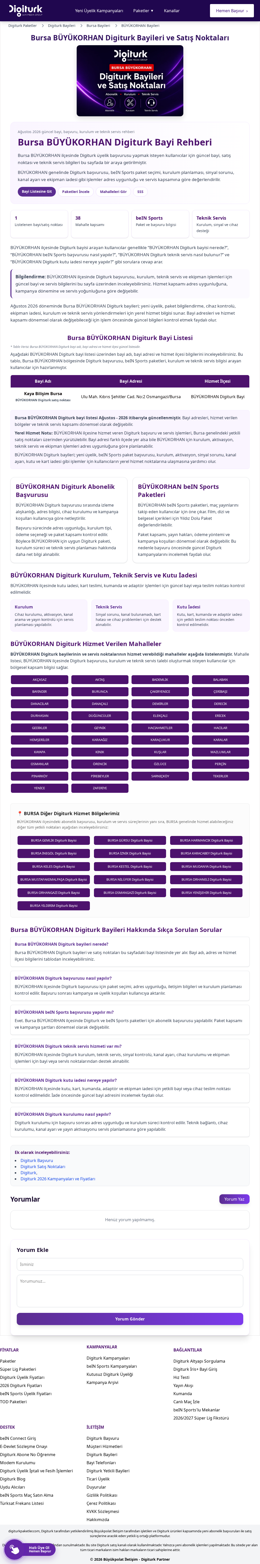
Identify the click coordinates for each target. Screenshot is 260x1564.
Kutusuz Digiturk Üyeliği (110, 1374)
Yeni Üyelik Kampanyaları (99, 10)
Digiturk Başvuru (37, 1160)
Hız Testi (181, 1377)
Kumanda (182, 1393)
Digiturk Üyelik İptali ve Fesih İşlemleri (36, 1471)
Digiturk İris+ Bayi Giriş (195, 1369)
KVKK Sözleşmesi (103, 1511)
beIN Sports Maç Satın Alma (26, 1495)
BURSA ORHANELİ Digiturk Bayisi (206, 879)
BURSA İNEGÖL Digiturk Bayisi (53, 853)
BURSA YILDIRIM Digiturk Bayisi (53, 905)
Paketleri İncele (75, 191)
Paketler (143, 10)
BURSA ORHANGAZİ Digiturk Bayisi (53, 892)
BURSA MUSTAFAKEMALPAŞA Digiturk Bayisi (53, 879)
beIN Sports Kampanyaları (112, 1366)
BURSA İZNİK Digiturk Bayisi (130, 853)
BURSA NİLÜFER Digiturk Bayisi (129, 879)
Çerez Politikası (101, 1503)
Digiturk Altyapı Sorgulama (199, 1361)
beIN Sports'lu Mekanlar (196, 1410)
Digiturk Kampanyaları (108, 1358)
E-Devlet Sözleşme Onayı (23, 1446)
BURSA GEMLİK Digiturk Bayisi (53, 840)
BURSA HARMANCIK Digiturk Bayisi (206, 840)
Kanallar (172, 10)
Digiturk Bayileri (102, 1454)
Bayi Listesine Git (37, 191)
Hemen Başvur (232, 11)
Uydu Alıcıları (12, 1487)
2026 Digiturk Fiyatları (21, 1385)
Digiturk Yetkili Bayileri (108, 1471)
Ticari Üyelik (98, 1479)
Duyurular (96, 1487)
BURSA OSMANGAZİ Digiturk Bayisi (130, 892)
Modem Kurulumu (17, 1462)
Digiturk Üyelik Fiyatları (22, 1377)
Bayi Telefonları (101, 1462)
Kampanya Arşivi (102, 1382)
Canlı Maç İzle (186, 1402)
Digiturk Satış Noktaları (43, 1166)
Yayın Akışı (183, 1385)
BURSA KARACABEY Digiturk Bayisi (206, 853)
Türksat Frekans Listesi (22, 1503)
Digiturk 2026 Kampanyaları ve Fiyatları (58, 1179)
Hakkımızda (98, 1519)
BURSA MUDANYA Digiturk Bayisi (206, 866)
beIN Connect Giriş (18, 1438)
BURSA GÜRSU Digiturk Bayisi (130, 840)
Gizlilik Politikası (102, 1495)
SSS (140, 191)
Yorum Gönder (130, 1319)
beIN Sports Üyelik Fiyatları (26, 1393)
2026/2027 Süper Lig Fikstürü (201, 1418)
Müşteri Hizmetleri (104, 1446)
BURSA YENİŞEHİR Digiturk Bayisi (206, 892)
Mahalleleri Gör (113, 191)
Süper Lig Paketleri (18, 1369)
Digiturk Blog (12, 1479)
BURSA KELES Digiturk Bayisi (53, 866)
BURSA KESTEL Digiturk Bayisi (130, 866)
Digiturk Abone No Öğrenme (27, 1454)
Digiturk (28, 1172)
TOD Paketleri (13, 1402)
